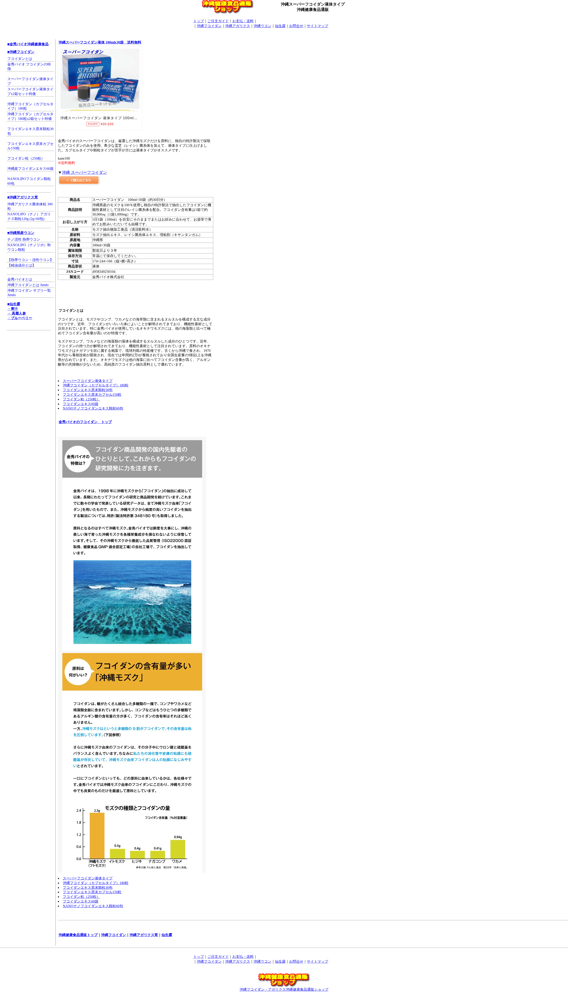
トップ (198, 21)
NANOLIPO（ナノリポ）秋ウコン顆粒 (29, 247)
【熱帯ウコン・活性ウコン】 (30, 260)
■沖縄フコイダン (20, 52)
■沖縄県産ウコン (20, 233)
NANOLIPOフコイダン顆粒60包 (29, 181)
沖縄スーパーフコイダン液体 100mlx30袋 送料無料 (100, 42)
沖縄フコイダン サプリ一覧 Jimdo (29, 293)
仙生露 (280, 26)
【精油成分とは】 (21, 265)
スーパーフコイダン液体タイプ (30, 81)
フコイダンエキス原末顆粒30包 (30, 131)
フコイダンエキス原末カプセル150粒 (30, 146)
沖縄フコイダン (209, 26)
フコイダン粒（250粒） (26, 158)
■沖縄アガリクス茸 (22, 197)
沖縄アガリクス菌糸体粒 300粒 (30, 206)
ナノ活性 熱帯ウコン (23, 239)
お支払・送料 (243, 21)
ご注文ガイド (218, 21)
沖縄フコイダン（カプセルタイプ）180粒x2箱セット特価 (30, 116)
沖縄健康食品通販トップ (78, 935)
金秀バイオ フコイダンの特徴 (29, 66)
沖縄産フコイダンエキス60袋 (30, 168)
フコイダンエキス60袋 (80, 404)
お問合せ (296, 26)
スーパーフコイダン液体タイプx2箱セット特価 (30, 91)
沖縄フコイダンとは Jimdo (28, 285)
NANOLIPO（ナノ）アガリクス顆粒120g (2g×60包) (29, 216)
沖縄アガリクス (237, 26)
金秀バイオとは (19, 279)
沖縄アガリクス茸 (144, 935)
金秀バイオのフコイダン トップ (85, 422)
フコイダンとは (19, 59)
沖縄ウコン (262, 26)
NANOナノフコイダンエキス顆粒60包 (93, 408)
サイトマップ (317, 26)
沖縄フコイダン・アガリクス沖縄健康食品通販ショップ (284, 989)
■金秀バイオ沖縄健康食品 (28, 44)
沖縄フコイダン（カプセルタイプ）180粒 (30, 106)
